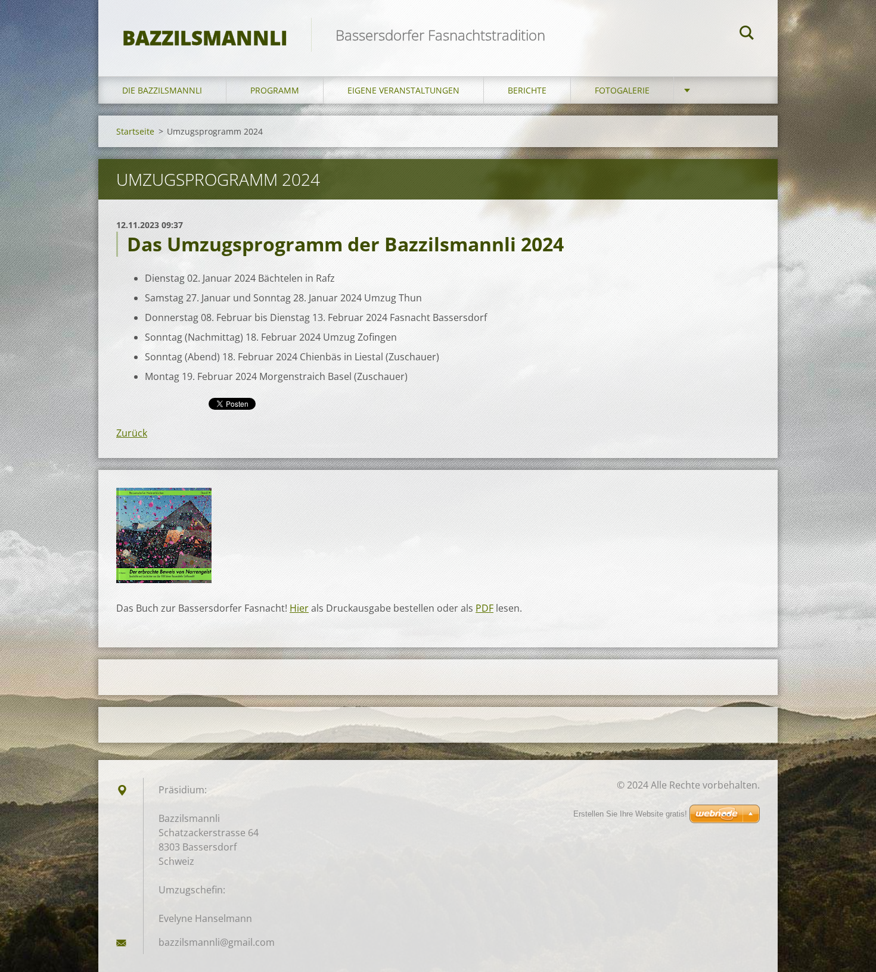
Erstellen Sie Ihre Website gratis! (630, 813)
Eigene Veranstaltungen (403, 90)
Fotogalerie (622, 90)
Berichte (527, 90)
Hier (299, 608)
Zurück (131, 433)
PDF (484, 608)
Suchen (747, 34)
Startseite (135, 131)
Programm (274, 90)
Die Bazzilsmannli (162, 90)
